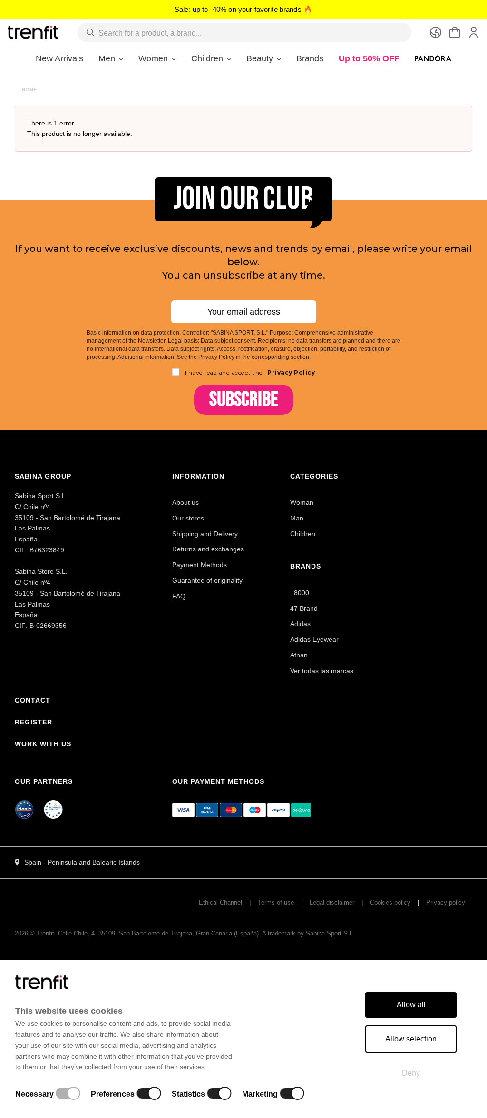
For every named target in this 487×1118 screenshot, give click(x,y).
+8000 (299, 593)
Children (302, 534)
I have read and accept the (250, 372)
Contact (32, 700)
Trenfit (45, 933)
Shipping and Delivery (205, 534)
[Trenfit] (33, 32)
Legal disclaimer (332, 902)
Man (296, 518)
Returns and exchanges (208, 549)
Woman (301, 502)
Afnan (299, 655)
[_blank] (53, 811)
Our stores (188, 518)
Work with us (43, 744)
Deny (411, 1073)
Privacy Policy (290, 372)
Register (33, 722)
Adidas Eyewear (314, 639)
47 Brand (304, 608)
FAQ (178, 596)
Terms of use (276, 902)
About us (185, 502)
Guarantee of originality (207, 580)
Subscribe (243, 399)
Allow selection (411, 1039)
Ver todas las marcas (321, 671)
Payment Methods (199, 565)
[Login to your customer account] (473, 32)
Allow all (411, 1005)
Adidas (300, 623)
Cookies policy (390, 902)
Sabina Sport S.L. (330, 933)
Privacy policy (445, 902)
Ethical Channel (220, 902)
